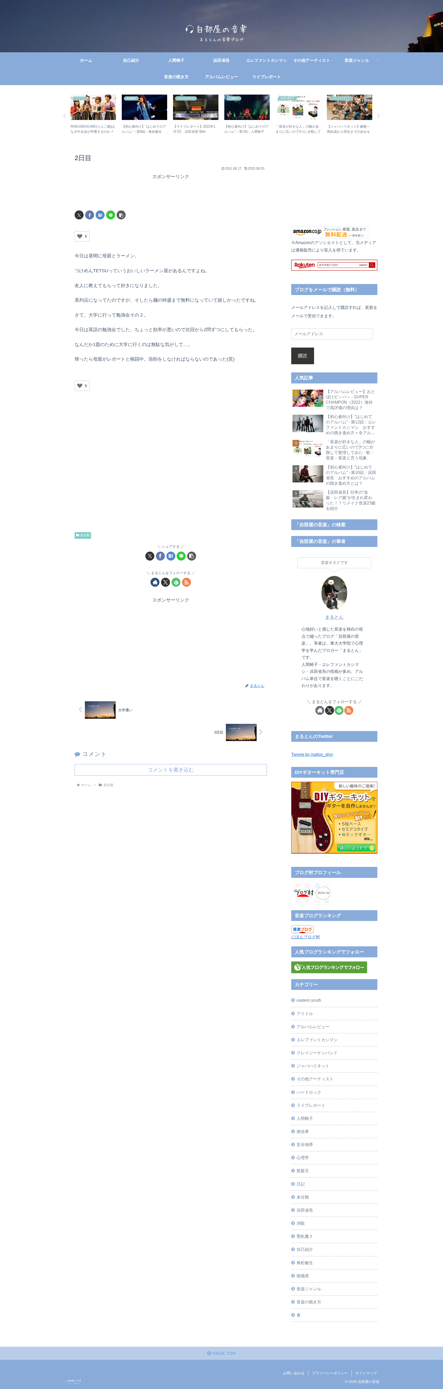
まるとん (334, 617)
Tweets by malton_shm (312, 754)
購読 (302, 355)
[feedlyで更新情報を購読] (176, 582)
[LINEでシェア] (110, 214)
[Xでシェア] (79, 214)
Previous (64, 115)
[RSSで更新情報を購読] (186, 582)
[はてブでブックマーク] (100, 214)
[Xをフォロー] (165, 582)
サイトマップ (366, 1373)
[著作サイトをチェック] (154, 582)
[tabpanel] (93, 115)
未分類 (84, 535)
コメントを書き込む (171, 770)
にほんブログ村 (305, 937)
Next (378, 115)
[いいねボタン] (80, 236)
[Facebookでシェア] (89, 214)
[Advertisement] (171, 192)
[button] (121, 214)
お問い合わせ (294, 1373)
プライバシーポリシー (330, 1373)
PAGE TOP (223, 1353)
